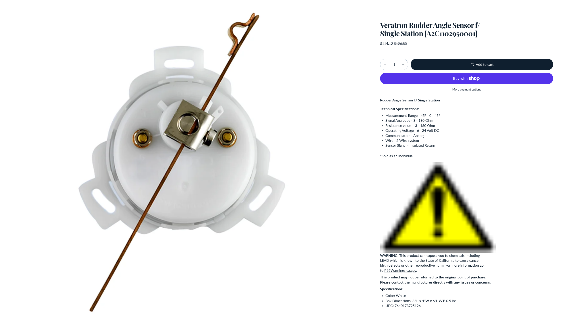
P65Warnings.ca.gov (400, 270)
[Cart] (548, 8)
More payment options (466, 89)
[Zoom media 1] (193, 160)
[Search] (529, 8)
